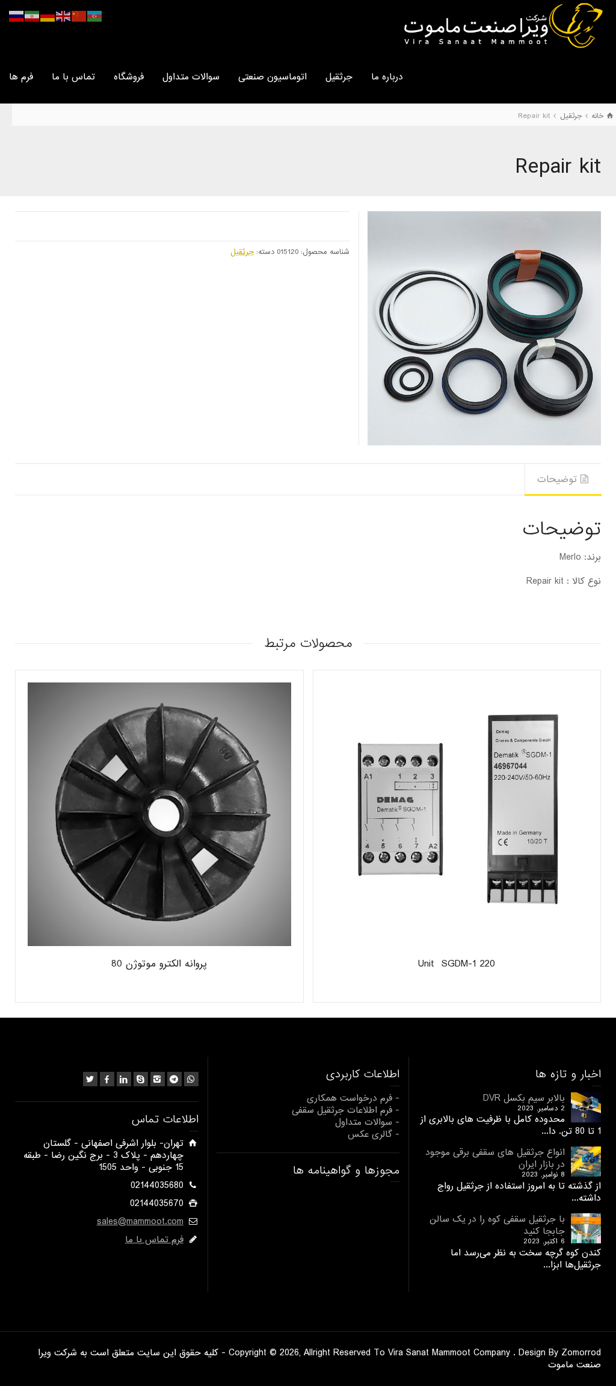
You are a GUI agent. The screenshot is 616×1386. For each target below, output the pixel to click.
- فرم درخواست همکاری (353, 1098)
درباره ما (387, 77)
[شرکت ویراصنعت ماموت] (502, 25)
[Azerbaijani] (95, 16)
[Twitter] (90, 1079)
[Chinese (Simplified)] (79, 16)
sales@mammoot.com (140, 1221)
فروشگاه (129, 77)
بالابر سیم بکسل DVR (524, 1098)
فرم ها (21, 77)
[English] (64, 16)
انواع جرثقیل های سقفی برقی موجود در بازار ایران (495, 1158)
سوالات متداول (191, 77)
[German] (48, 16)
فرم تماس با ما (154, 1240)
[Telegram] (174, 1079)
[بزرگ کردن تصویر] (484, 328)
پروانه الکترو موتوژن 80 (159, 963)
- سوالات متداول (367, 1122)
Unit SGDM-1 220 (456, 963)
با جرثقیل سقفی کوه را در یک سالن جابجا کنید (497, 1225)
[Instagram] (157, 1079)
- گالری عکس (373, 1134)
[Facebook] (107, 1079)
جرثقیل (339, 77)
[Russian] (17, 16)
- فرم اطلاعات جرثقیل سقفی (345, 1110)
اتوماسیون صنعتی (272, 77)
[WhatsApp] (191, 1079)
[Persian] (32, 16)
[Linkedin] (124, 1079)
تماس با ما (73, 77)
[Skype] (141, 1079)
